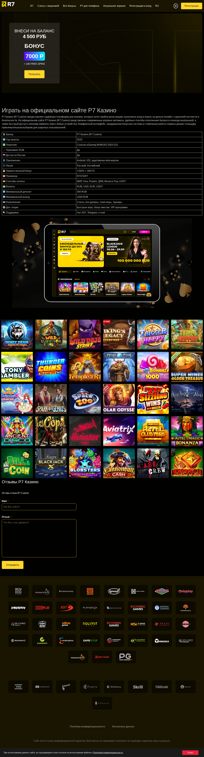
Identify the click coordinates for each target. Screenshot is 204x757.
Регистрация (192, 6)
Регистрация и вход (140, 6)
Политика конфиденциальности (87, 726)
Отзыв (6, 517)
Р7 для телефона (89, 6)
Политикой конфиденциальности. (108, 752)
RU (157, 6)
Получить (34, 74)
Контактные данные (123, 726)
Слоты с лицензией (48, 6)
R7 (31, 6)
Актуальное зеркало (114, 6)
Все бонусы (69, 6)
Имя (4, 501)
